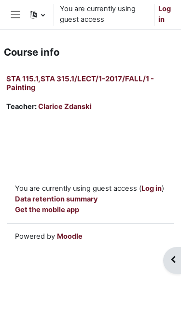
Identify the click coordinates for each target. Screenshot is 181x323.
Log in (164, 14)
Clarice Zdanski (65, 106)
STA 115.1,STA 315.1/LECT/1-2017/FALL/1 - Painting (80, 83)
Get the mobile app (47, 209)
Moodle (70, 236)
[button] (37, 14)
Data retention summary (56, 199)
